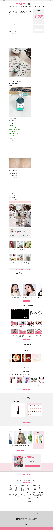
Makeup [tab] (15, 374)
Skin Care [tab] (12, 374)
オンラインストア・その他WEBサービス (39, 513)
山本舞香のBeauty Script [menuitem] (29, 501)
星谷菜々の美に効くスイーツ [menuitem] (29, 500)
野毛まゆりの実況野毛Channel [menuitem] (29, 498)
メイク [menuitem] (13, 6)
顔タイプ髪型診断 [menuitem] (40, 495)
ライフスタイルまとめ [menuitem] (23, 495)
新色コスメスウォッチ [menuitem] (23, 489)
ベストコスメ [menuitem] (33, 6)
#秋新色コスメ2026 (41, 15)
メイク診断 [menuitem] (16, 490)
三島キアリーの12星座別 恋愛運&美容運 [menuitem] (35, 495)
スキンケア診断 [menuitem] (10, 489)
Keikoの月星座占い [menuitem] (34, 494)
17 (30, 411)
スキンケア (10, 9)
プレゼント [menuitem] (30, 6)
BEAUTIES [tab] (29, 374)
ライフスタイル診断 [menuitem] (23, 496)
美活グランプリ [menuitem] (39, 487)
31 (30, 414)
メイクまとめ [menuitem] (16, 488)
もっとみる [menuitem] (43, 6)
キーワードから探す (38, 31)
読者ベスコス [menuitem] (16, 495)
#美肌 (12, 269)
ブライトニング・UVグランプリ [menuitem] (17, 497)
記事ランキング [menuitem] (10, 496)
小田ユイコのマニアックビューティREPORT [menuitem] (29, 497)
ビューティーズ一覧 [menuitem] (11, 495)
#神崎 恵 (36, 17)
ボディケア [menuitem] (19, 6)
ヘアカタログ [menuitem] (28, 488)
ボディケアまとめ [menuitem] (34, 488)
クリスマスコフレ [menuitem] (22, 487)
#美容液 (10, 269)
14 (38, 410)
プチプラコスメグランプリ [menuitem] (17, 496)
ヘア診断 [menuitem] (27, 490)
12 (34, 410)
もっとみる (26, 339)
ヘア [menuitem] (16, 6)
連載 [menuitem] (39, 6)
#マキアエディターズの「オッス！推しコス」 (38, 18)
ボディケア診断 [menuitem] (34, 489)
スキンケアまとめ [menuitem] (10, 488)
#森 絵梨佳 (36, 16)
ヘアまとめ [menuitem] (28, 489)
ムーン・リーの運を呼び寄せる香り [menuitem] (35, 497)
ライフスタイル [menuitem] (36, 6)
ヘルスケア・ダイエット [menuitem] (40, 488)
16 (28, 411)
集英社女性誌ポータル (50, 0)
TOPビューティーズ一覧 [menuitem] (11, 494)
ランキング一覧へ (26, 389)
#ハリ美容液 (15, 269)
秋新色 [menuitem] (21, 488)
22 (40, 411)
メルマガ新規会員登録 (26, 482)
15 (40, 410)
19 (34, 411)
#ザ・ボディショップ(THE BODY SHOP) (20, 269)
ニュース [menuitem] (10, 487)
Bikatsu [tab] (21, 374)
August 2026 (35, 403)
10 (30, 410)
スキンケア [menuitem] (10, 6)
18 (32, 411)
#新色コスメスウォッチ (40, 17)
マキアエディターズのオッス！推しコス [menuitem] (29, 494)
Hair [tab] (23, 374)
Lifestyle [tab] (26, 374)
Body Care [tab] (18, 374)
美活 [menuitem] (21, 6)
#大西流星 (39, 16)
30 (28, 414)
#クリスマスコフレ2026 (36, 15)
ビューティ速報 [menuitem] (22, 490)
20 (36, 411)
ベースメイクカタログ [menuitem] (17, 489)
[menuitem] (12, 486)
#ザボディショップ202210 (27, 269)
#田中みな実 (41, 16)
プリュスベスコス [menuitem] (16, 498)
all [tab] (9, 374)
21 (38, 411)
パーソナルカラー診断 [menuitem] (40, 494)
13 (36, 410)
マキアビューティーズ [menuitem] (25, 6)
